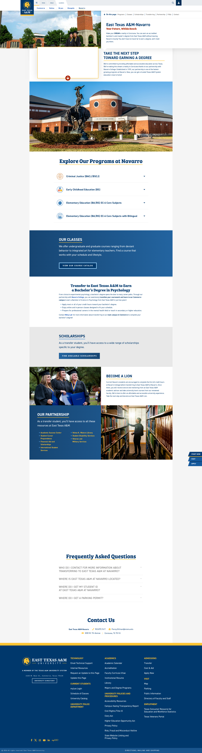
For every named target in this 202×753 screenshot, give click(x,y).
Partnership (161, 14)
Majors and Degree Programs (118, 687)
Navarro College (78, 297)
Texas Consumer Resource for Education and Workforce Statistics (160, 710)
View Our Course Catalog (78, 265)
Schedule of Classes (79, 693)
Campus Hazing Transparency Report (122, 706)
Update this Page (78, 678)
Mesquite (71, 8)
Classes (129, 14)
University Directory (45, 681)
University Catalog (78, 698)
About (52, 3)
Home (43, 3)
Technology (76, 658)
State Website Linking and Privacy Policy (117, 736)
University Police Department (80, 705)
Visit (146, 678)
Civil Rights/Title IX (114, 711)
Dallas (51, 8)
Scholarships (139, 14)
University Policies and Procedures (117, 695)
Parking (147, 688)
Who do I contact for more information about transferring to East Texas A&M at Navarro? (90, 569)
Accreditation (111, 668)
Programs (121, 14)
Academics (110, 658)
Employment (150, 704)
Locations (61, 3)
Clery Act (109, 716)
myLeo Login (76, 688)
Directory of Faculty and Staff (157, 698)
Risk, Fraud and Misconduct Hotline (121, 730)
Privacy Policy (111, 725)
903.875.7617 (100, 629)
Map (146, 683)
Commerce (41, 8)
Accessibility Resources (115, 701)
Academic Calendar (113, 663)
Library (108, 683)
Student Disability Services (83, 436)
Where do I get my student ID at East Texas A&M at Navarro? (79, 588)
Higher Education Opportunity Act (120, 720)
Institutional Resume (114, 678)
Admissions (150, 658)
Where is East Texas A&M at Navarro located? (89, 578)
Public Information (152, 693)
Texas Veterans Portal (154, 716)
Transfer (148, 663)
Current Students (80, 683)
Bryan (61, 8)
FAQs (169, 14)
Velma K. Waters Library (82, 432)
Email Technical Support (81, 663)
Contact (176, 14)
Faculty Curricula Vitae (115, 673)
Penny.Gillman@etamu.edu (122, 629)
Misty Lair (69, 315)
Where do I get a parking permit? (81, 598)
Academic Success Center (51, 432)
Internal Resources (79, 668)
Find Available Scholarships (79, 356)
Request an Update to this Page (84, 673)
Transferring (150, 14)
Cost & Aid (149, 668)
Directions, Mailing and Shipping (142, 750)
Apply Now (149, 673)
